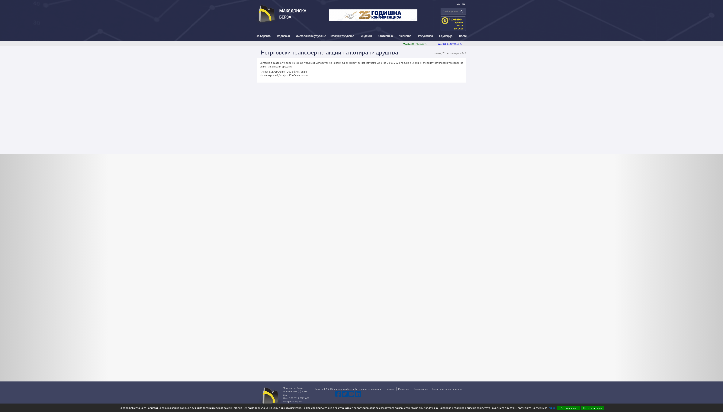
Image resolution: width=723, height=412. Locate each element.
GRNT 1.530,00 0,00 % (440, 44)
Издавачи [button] (283, 36)
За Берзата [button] (263, 36)
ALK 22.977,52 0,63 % (404, 44)
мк (458, 4)
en (463, 4)
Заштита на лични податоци (447, 388)
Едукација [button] (446, 36)
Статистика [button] (385, 36)
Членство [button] (405, 36)
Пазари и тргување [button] (342, 36)
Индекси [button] (366, 36)
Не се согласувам (592, 408)
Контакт (390, 388)
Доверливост (421, 388)
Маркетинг (404, 388)
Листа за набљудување (311, 36)
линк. (552, 407)
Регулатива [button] (425, 36)
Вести (463, 36)
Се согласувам (568, 408)
